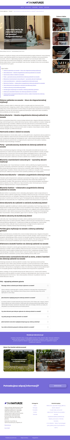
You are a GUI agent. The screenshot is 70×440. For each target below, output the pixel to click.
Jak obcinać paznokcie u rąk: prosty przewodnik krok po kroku (61, 24)
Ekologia (28, 7)
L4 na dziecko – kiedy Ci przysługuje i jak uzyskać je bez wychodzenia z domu (56, 425)
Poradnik (35, 7)
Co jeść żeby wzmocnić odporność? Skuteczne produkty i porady (56, 412)
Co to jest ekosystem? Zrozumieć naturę (19, 360)
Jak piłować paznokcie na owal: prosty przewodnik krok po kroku (61, 52)
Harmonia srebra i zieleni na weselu (14, 75)
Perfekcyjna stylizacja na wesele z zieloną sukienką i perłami (21, 89)
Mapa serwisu (24, 438)
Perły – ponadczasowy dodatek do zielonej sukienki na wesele (21, 77)
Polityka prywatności (10, 438)
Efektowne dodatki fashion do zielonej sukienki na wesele (20, 92)
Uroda (41, 7)
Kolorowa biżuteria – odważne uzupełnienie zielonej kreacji (21, 81)
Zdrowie (46, 7)
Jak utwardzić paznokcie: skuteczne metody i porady (61, 38)
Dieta (22, 7)
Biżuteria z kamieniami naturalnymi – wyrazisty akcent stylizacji (22, 79)
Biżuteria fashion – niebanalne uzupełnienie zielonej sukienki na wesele (24, 83)
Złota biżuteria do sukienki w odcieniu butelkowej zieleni (20, 85)
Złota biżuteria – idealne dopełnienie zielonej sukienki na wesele (22, 72)
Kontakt (7, 428)
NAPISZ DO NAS (57, 385)
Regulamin (35, 438)
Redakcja (8, 425)
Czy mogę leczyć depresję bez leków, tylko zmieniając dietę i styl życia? (51, 360)
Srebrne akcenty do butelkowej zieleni (15, 87)
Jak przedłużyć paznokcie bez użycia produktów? (61, 66)
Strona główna (4, 11)
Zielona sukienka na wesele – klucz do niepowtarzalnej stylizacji (22, 70)
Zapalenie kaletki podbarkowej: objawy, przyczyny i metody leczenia (56, 419)
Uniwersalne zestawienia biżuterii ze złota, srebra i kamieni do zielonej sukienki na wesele (24, 94)
